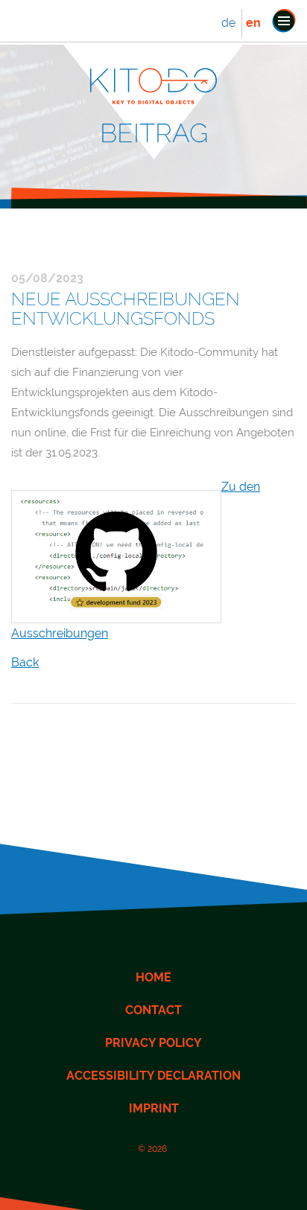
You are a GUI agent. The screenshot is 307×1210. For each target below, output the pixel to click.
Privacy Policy (153, 1043)
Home (153, 977)
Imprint (154, 1108)
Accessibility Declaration (153, 1076)
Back (25, 662)
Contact (153, 1010)
